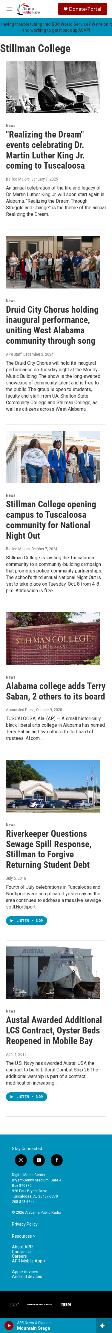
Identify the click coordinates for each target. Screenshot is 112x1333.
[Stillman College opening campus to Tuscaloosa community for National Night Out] (53, 457)
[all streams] (104, 1325)
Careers (19, 1256)
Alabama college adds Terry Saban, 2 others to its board (55, 691)
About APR (22, 1247)
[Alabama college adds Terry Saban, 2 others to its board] (53, 638)
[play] (9, 1326)
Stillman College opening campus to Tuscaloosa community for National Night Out (51, 519)
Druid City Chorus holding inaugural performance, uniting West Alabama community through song (52, 325)
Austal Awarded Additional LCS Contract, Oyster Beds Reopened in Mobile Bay (54, 1030)
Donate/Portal (85, 9)
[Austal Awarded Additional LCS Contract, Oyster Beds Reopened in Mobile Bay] (53, 972)
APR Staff (14, 354)
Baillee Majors (18, 179)
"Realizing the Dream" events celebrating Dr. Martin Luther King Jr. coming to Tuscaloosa (45, 150)
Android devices (27, 1276)
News (10, 125)
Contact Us (22, 1252)
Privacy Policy (25, 1224)
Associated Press (20, 709)
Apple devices (25, 1272)
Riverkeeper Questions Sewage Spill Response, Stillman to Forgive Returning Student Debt (48, 849)
